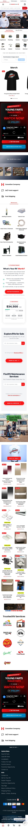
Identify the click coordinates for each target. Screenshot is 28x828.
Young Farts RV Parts (13, 810)
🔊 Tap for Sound (14, 141)
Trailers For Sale (6, 762)
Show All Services (13, 403)
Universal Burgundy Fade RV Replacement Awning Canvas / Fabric (7, 474)
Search (24, 8)
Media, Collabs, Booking (8, 793)
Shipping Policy (6, 791)
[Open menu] (19, 825)
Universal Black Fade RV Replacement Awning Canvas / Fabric (7, 497)
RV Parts (4, 1)
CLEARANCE (4, 759)
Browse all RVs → (18, 352)
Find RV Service (23, 1)
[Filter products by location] (8, 825)
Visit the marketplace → (14, 395)
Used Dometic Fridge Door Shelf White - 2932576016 (21, 497)
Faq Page (4, 786)
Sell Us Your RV (6, 778)
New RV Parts (19, 30)
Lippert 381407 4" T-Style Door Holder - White (7, 519)
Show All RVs (13, 360)
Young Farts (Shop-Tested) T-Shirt (11, 83)
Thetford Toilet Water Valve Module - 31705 (21, 566)
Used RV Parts (9, 30)
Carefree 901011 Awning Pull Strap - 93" (21, 590)
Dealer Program (6, 780)
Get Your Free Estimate (13, 291)
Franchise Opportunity (8, 767)
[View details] (7, 623)
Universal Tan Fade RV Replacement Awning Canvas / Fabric (21, 474)
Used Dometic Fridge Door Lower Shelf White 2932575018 (7, 590)
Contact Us (4, 769)
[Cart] (24, 4)
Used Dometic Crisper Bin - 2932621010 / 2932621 (21, 542)
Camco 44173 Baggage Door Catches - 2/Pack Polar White (7, 542)
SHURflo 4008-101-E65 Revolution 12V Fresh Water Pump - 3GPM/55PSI (7, 566)
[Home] (14, 4)
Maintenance (14, 202)
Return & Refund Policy (8, 788)
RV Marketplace (14, 1)
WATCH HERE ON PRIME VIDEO (14, 146)
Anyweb (20, 816)
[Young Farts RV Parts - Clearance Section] (14, 453)
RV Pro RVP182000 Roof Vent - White (21, 519)
